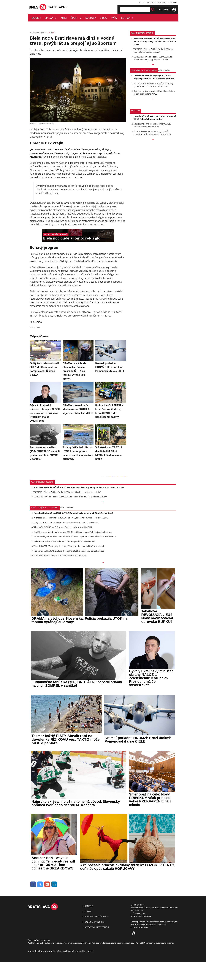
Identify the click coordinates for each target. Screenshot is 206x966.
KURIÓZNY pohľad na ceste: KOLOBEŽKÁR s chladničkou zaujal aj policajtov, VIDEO (152, 58)
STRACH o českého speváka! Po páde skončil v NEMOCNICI (59, 555)
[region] (66, 7)
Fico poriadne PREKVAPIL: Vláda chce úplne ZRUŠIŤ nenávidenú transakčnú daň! (69, 550)
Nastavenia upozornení (96, 927)
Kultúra (90, 18)
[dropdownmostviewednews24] (153, 99)
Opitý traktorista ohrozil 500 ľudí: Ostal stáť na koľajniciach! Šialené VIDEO (154, 92)
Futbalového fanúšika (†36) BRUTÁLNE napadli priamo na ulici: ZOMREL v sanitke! (154, 77)
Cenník (88, 911)
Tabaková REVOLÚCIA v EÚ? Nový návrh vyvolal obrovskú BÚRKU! (62, 527)
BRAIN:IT (90, 951)
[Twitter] (40, 884)
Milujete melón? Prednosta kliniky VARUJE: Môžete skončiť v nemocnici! (152, 125)
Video (103, 18)
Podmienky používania (96, 916)
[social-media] (133, 933)
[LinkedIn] (54, 884)
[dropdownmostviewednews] (153, 65)
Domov (36, 18)
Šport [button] (75, 18)
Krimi (64, 18)
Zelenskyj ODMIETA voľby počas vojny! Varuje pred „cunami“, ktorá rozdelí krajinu (69, 546)
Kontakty (127, 18)
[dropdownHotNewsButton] (153, 140)
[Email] (47, 884)
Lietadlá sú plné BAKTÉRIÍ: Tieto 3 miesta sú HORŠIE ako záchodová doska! (154, 117)
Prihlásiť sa (164, 9)
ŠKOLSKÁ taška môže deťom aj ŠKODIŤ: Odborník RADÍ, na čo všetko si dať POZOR (152, 133)
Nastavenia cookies (94, 921)
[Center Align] (153, 9)
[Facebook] (33, 884)
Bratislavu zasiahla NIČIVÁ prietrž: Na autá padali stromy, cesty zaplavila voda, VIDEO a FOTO (154, 41)
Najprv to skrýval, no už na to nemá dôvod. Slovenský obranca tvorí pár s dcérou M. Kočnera (74, 536)
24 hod (168, 70)
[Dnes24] (56, 7)
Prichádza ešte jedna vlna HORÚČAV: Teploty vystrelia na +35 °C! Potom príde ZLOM (153, 85)
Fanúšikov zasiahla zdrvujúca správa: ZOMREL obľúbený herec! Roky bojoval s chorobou (72, 532)
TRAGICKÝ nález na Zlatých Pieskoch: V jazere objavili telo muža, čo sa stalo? (153, 50)
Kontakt (88, 906)
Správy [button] (50, 18)
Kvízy (114, 18)
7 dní (160, 70)
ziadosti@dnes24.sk (139, 927)
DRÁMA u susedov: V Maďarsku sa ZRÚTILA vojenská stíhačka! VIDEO (64, 541)
